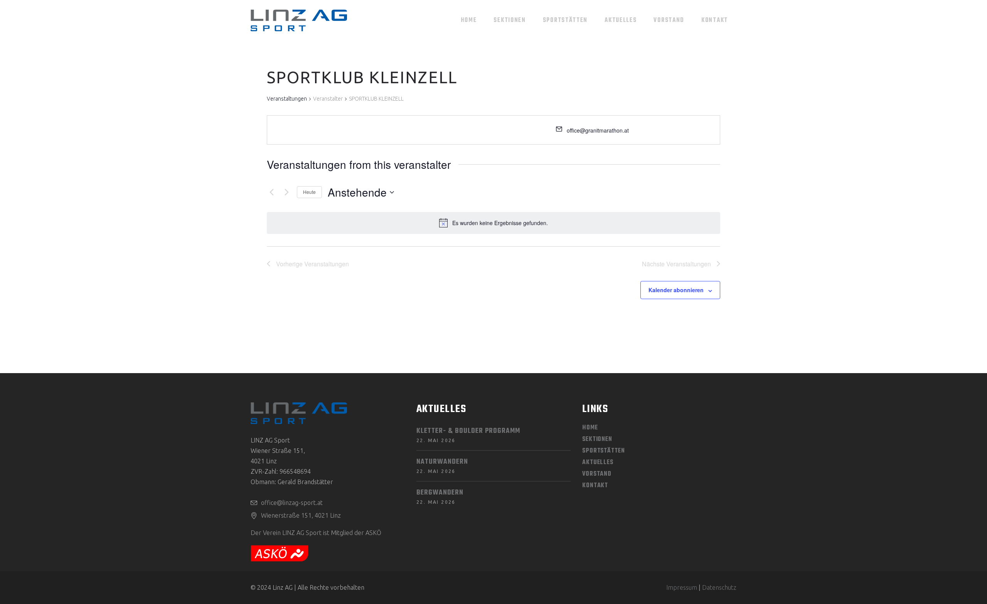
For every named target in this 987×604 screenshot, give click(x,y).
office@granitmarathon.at (598, 130)
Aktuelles (597, 463)
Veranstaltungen (287, 99)
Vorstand (596, 474)
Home (590, 428)
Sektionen (597, 439)
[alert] (500, 223)
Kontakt (595, 486)
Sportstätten (603, 451)
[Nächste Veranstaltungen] (286, 192)
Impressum (681, 587)
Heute (309, 191)
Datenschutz (719, 587)
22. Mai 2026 (436, 440)
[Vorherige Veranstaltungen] (271, 192)
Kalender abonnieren (676, 290)
